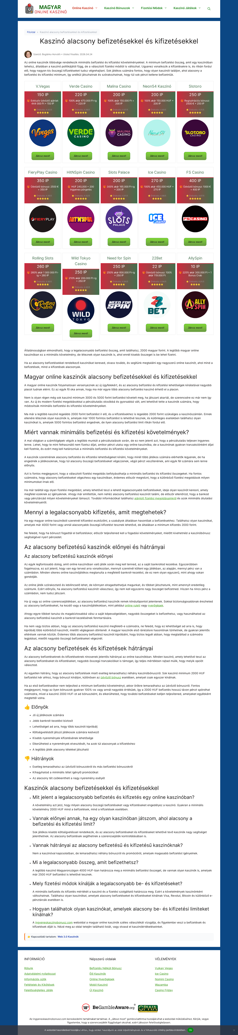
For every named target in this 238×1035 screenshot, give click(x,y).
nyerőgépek (155, 605)
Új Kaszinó (96, 990)
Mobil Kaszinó (99, 984)
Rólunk (28, 968)
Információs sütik (35, 979)
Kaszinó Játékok (185, 8)
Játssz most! (43, 156)
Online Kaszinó (82, 8)
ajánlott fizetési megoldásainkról (155, 498)
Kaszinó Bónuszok (117, 8)
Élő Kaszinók (98, 973)
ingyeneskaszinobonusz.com (54, 922)
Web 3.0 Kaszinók (68, 936)
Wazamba (161, 984)
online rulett (132, 605)
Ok (190, 1030)
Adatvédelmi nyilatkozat (40, 973)
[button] (209, 9)
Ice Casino (161, 973)
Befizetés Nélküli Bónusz (106, 968)
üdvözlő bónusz (111, 677)
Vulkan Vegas (164, 968)
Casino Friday (164, 990)
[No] (234, 1030)
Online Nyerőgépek (102, 979)
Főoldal (31, 32)
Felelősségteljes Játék (38, 990)
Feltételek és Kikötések (39, 984)
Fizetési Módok (152, 8)
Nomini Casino (164, 979)
